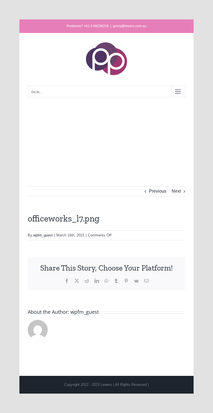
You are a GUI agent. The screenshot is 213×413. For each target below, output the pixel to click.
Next (176, 191)
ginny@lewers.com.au (129, 26)
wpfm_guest (43, 235)
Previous (157, 191)
